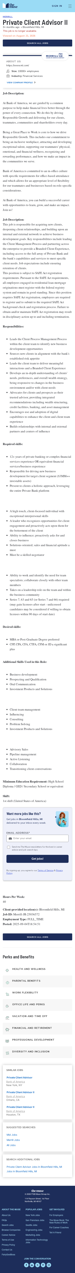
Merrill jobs (13, 1139)
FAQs (4, 1220)
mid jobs (12, 1134)
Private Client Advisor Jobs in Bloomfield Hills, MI (34, 1166)
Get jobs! (37, 858)
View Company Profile (20, 82)
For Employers (56, 1215)
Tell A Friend (55, 1232)
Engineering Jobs (34, 1229)
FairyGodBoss (8, 1254)
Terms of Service (45, 870)
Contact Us (7, 1249)
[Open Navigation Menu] (70, 6)
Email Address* (18, 833)
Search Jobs (8, 1224)
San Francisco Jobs (35, 1220)
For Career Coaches (59, 1227)
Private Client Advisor (19, 1077)
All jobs (11, 1145)
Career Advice (8, 1234)
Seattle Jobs (31, 1224)
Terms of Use (8, 1239)
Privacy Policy (8, 1244)
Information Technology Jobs (37, 1241)
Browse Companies (11, 1229)
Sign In (57, 6)
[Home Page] (12, 6)
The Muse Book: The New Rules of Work (59, 1221)
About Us (6, 1215)
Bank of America (15, 1081)
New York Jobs (33, 1215)
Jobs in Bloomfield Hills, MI (22, 1171)
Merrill (8, 16)
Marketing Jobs (33, 1234)
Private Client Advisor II (20, 1092)
